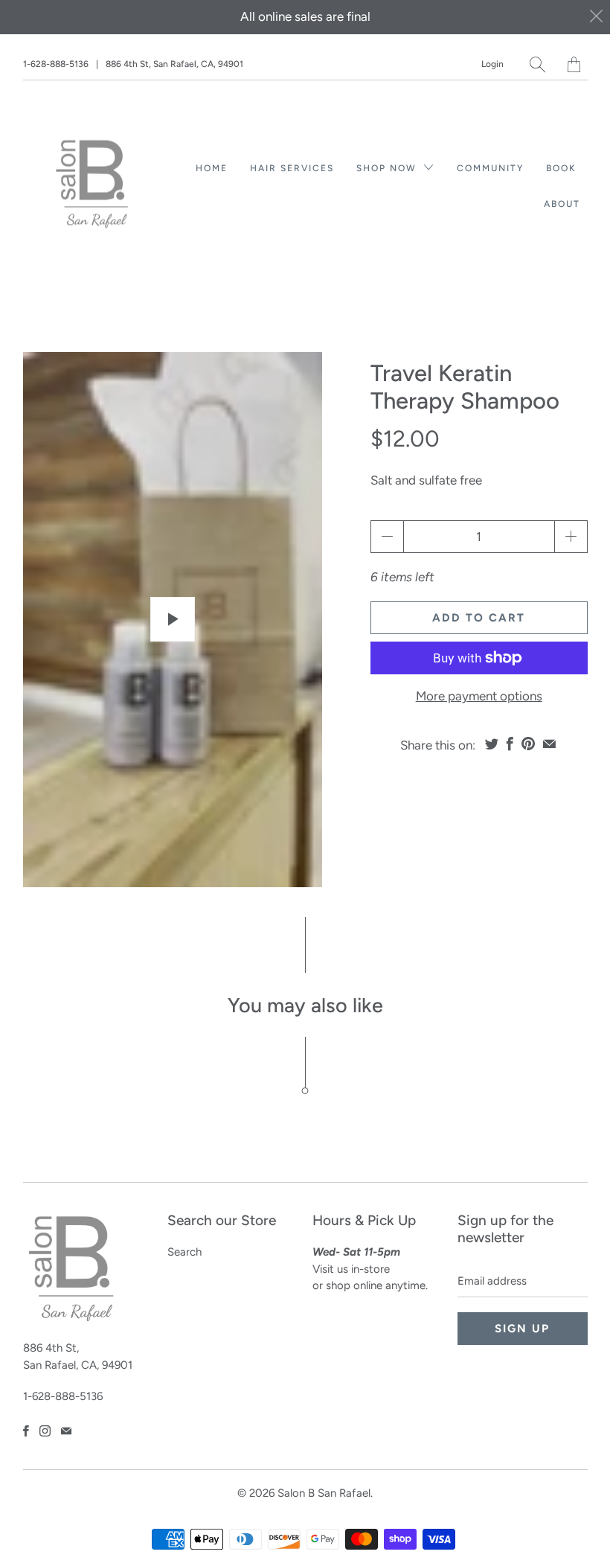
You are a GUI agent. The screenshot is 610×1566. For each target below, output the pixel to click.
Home (212, 168)
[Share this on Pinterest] (528, 743)
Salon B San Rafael (323, 1493)
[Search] (537, 64)
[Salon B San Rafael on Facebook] (26, 1430)
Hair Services (292, 168)
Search (184, 1252)
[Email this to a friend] (549, 743)
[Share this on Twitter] (492, 743)
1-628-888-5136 (56, 64)
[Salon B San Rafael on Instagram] (45, 1430)
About (562, 204)
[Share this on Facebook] (510, 743)
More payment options (479, 695)
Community (490, 168)
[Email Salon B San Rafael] (66, 1430)
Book (561, 168)
